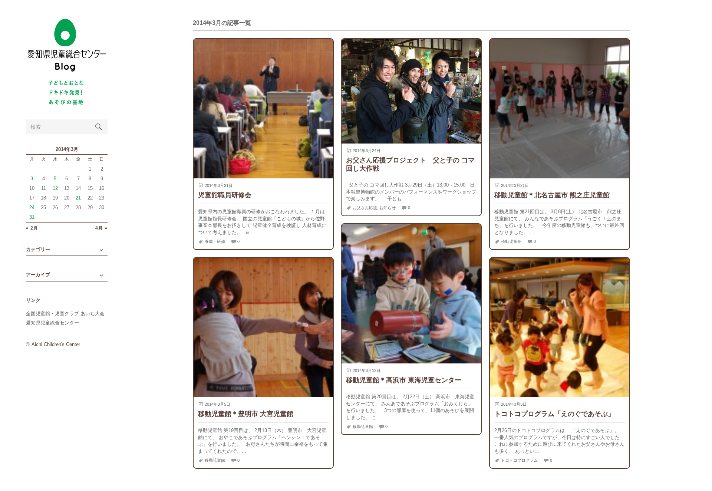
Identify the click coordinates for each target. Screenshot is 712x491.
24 (31, 207)
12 (55, 188)
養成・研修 (215, 241)
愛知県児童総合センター (52, 323)
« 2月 (32, 228)
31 (31, 217)
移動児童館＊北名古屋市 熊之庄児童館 (552, 195)
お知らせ (387, 207)
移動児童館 (511, 241)
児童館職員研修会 (224, 195)
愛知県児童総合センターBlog (67, 45)
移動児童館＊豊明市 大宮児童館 (245, 414)
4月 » (101, 228)
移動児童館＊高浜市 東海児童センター (403, 380)
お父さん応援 (365, 207)
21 (78, 198)
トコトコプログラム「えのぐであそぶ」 (554, 414)
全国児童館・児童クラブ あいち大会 (65, 313)
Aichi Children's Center (56, 344)
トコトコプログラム (519, 460)
